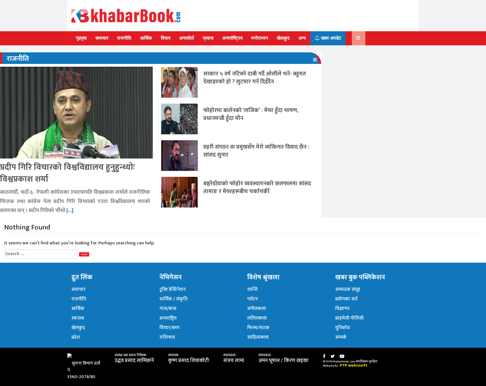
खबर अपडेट (330, 38)
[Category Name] (315, 59)
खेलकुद (283, 38)
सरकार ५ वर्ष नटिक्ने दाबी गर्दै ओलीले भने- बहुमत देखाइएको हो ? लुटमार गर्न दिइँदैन (254, 77)
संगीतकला (256, 309)
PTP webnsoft (353, 365)
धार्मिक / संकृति (173, 299)
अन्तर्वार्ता (186, 38)
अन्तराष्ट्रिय (168, 318)
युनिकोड (342, 328)
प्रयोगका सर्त (346, 299)
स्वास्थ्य (77, 318)
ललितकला (257, 318)
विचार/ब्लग (169, 328)
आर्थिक (146, 38)
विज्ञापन (342, 309)
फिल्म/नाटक (258, 328)
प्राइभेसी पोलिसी (349, 318)
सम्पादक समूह (347, 289)
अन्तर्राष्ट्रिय (232, 38)
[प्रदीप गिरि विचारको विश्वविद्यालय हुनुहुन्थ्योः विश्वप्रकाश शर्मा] (76, 112)
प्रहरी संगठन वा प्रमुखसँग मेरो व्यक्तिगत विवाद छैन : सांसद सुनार (256, 151)
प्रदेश (75, 337)
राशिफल (167, 337)
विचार (165, 38)
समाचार (101, 38)
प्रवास (208, 38)
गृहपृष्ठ (81, 38)
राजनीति (124, 38)
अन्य (302, 38)
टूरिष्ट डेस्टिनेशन (172, 289)
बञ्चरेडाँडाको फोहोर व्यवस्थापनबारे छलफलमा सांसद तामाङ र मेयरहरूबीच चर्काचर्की (257, 187)
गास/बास (167, 309)
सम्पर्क (340, 337)
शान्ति (252, 289)
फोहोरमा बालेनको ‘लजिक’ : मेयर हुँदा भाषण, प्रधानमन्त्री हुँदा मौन (250, 114)
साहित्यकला (258, 337)
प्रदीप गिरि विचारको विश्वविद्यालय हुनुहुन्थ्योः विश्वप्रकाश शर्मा (67, 173)
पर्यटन (252, 299)
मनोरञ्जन (259, 38)
